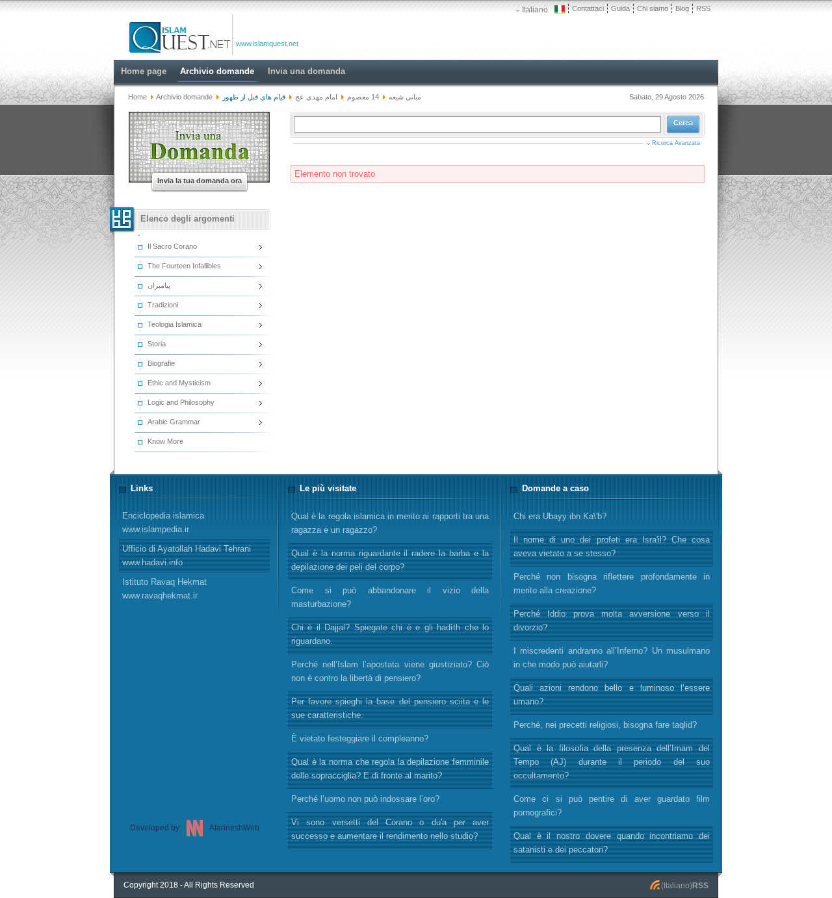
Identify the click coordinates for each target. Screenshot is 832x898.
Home (137, 97)
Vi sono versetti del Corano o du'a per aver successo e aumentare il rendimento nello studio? (390, 829)
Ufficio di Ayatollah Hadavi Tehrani (186, 555)
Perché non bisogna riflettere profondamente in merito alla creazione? (612, 583)
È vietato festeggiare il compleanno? (359, 738)
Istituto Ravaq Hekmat (164, 588)
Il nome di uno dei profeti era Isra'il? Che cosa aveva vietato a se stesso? (612, 546)
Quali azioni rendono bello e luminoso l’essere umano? (612, 694)
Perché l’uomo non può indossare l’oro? (365, 799)
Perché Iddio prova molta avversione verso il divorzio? (612, 620)
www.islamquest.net (267, 43)
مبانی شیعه (405, 97)
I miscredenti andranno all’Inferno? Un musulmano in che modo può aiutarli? (612, 657)
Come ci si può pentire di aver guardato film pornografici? (612, 805)
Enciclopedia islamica (163, 522)
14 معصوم (363, 97)
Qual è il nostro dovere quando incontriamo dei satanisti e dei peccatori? (612, 842)
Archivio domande (184, 97)
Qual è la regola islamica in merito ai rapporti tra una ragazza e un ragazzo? (390, 523)
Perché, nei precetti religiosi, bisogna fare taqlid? (605, 725)
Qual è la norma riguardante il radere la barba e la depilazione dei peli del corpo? (390, 560)
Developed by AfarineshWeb (194, 827)
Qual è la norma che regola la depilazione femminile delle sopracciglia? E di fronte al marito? (390, 768)
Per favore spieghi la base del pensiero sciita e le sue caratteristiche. (390, 708)
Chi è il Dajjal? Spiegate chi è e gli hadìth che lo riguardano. (390, 634)
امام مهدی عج (316, 97)
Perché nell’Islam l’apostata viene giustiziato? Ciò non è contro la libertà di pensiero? (390, 671)
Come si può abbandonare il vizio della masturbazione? (390, 597)
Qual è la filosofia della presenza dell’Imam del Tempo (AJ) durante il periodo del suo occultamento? (612, 761)
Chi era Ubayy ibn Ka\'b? (560, 516)
